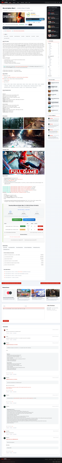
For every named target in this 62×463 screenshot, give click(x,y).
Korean (14, 85)
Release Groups (51, 459)
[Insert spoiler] (23, 308)
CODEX (54, 60)
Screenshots (22, 36)
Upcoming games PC (53, 56)
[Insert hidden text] (24, 308)
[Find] (55, 2)
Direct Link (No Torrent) (29, 219)
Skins (54, 68)
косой (7, 329)
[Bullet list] (12, 308)
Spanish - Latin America (15, 87)
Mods (18, 2)
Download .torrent (17, 219)
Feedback (55, 459)
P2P (8, 80)
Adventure (28, 10)
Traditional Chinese (29, 87)
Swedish (21, 87)
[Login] (57, 2)
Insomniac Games (19, 77)
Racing (54, 47)
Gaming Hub (46, 459)
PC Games (6, 4)
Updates (14, 2)
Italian (11, 84)
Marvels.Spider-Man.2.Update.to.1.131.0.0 (17, 191)
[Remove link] (17, 308)
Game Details (11, 36)
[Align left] (8, 308)
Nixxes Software (25, 77)
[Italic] (5, 308)
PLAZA (54, 61)
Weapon (54, 74)
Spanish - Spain (19, 84)
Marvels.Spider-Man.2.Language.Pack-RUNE (19, 192)
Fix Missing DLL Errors (6, 249)
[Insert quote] (20, 308)
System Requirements (17, 36)
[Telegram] (56, 461)
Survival (54, 53)
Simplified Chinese (7, 87)
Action (25, 10)
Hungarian (42, 84)
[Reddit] (55, 461)
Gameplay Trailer (28, 36)
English (5, 84)
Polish (22, 85)
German (14, 84)
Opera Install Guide (25, 216)
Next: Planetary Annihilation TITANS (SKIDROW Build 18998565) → (50, 283)
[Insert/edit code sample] (21, 308)
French (8, 84)
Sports (54, 54)
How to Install (33, 36)
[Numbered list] (13, 308)
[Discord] (53, 461)
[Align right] (10, 308)
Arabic (24, 84)
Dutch (33, 84)
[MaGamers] (5, 377)
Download (37, 36)
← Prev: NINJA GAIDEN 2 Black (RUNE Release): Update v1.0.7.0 (11, 283)
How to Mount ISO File (12, 247)
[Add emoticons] (15, 308)
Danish (30, 84)
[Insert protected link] (19, 308)
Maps (54, 69)
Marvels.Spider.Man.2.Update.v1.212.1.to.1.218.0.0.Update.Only (21, 187)
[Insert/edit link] (16, 308)
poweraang (14, 439)
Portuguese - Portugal (34, 85)
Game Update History (6, 38)
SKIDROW (54, 59)
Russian (40, 85)
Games (10, 2)
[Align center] (9, 308)
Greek (39, 84)
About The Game (6, 36)
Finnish (36, 84)
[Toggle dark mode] (59, 2)
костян (7, 336)
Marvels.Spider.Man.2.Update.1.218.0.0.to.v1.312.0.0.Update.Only (21, 186)
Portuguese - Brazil (27, 85)
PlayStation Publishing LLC (12, 77)
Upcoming (22, 2)
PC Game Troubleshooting (27, 247)
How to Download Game (19, 247)
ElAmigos (54, 65)
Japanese (10, 85)
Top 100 (26, 2)
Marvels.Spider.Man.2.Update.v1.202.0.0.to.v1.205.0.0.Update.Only (23, 398)
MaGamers (3, 4)
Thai (24, 87)
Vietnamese (34, 87)
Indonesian (6, 85)
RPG (54, 49)
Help (29, 2)
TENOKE (54, 62)
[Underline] (6, 308)
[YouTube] (58, 461)
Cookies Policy (58, 459)
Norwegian (18, 85)
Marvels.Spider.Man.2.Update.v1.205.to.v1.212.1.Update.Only (20, 188)
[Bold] (3, 308)
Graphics (54, 70)
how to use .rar (19, 179)
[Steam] (59, 461)
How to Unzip (5, 247)
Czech (27, 84)
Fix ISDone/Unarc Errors (36, 247)
